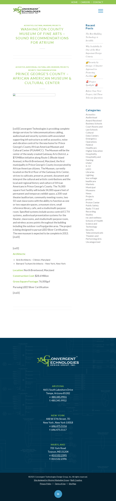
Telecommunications (46, 70)
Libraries (90, 172)
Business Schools (94, 123)
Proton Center (93, 202)
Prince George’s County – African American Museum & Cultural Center (42, 78)
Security (32, 70)
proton (89, 199)
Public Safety (92, 205)
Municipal (90, 187)
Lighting (90, 175)
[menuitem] (74, 2)
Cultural (38, 25)
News (88, 193)
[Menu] (99, 10)
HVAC (89, 163)
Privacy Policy (45, 484)
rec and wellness (93, 217)
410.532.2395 (59, 455)
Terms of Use (60, 484)
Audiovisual (31, 67)
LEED (49, 67)
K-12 (88, 166)
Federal (89, 144)
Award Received (94, 120)
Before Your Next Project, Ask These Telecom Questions (94, 94)
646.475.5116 (59, 426)
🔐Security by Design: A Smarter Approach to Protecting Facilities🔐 (94, 69)
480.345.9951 (59, 396)
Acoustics (29, 25)
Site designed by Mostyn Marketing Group (51, 480)
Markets (90, 184)
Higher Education (94, 150)
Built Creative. (76, 480)
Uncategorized (93, 242)
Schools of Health (94, 220)
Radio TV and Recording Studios (92, 211)
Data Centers (92, 135)
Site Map (72, 484)
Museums (47, 25)
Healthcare (91, 147)
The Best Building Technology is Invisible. (94, 37)
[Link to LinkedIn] (58, 494)
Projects (56, 25)
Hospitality (91, 154)
